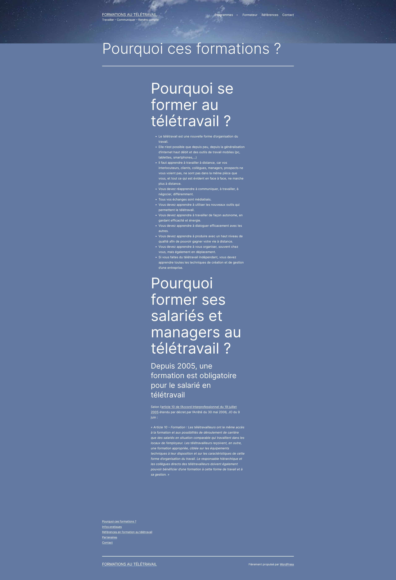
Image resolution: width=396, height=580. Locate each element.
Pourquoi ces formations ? (119, 521)
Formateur (250, 15)
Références (270, 15)
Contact (288, 15)
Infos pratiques (112, 526)
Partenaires (109, 537)
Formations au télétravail (129, 14)
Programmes (224, 15)
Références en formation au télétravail (127, 532)
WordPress (287, 564)
